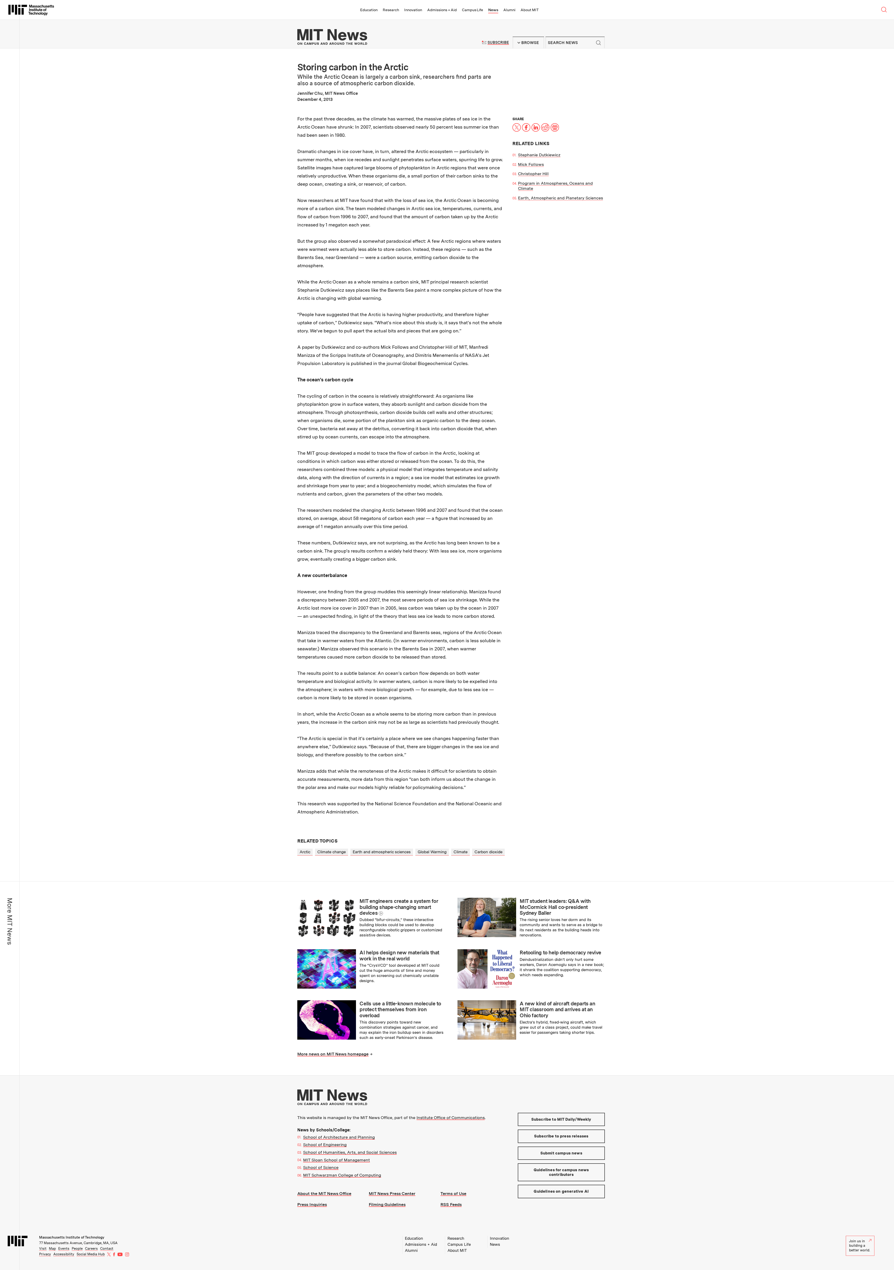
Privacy (45, 1254)
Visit (43, 1248)
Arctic (305, 852)
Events (63, 1248)
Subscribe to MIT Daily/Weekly (561, 1119)
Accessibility (63, 1254)
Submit (598, 42)
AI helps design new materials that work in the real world (399, 955)
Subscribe (498, 42)
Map (52, 1248)
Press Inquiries (312, 1204)
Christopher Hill (533, 173)
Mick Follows (531, 164)
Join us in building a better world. (859, 1245)
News (493, 10)
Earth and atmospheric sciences (382, 852)
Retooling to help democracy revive (560, 952)
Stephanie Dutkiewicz (539, 154)
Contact (106, 1248)
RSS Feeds (451, 1204)
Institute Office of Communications (451, 1117)
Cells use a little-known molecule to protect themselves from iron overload (400, 1009)
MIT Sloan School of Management (336, 1159)
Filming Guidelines (387, 1204)
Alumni (509, 10)
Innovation (413, 10)
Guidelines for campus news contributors (561, 1172)
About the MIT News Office (324, 1193)
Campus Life (472, 10)
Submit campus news (561, 1153)
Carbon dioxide (488, 852)
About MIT (529, 10)
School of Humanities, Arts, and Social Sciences (350, 1152)
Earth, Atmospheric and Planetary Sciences (560, 197)
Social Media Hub (91, 1254)
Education (369, 10)
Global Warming (432, 852)
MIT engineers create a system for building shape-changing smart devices (398, 907)
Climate (460, 852)
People (77, 1248)
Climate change (331, 852)
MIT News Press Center (392, 1193)
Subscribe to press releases (561, 1136)
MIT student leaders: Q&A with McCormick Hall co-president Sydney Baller (555, 907)
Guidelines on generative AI (561, 1191)
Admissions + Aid (442, 10)
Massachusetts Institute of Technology (71, 1237)
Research (391, 10)
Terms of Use (453, 1193)
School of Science (321, 1167)
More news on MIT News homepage (333, 1054)
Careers (91, 1248)
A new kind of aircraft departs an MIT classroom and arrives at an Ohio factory (557, 1009)
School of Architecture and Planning (339, 1137)
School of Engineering (325, 1144)
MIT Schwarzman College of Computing (342, 1175)
